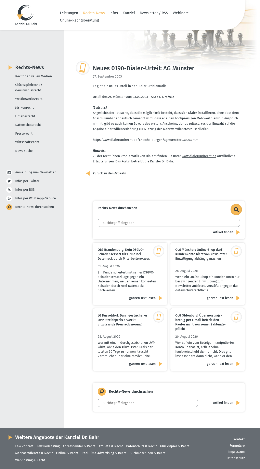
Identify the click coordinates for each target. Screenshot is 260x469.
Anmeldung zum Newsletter (35, 172)
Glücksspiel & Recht (175, 446)
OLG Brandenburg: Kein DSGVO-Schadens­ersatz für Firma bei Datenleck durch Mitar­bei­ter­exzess (124, 254)
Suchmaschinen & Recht (148, 453)
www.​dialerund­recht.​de (199, 156)
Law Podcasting (48, 446)
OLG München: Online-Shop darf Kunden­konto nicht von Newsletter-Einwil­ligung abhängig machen (201, 254)
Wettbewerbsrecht (28, 99)
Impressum (236, 452)
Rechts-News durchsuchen (34, 207)
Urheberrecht (25, 116)
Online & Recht (67, 453)
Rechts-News (94, 13)
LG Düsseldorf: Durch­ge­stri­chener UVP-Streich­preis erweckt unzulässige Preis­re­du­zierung (122, 319)
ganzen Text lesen (142, 298)
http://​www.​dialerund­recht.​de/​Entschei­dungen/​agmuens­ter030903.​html (146, 140)
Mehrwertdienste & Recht (34, 453)
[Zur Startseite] (26, 15)
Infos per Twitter (27, 181)
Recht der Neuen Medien (33, 76)
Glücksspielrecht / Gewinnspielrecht (28, 87)
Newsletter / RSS (154, 13)
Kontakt (239, 439)
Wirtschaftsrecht (27, 142)
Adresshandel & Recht (79, 446)
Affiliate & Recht (111, 446)
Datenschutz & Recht (141, 446)
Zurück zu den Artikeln (109, 173)
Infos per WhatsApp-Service (35, 198)
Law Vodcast (24, 446)
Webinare (181, 13)
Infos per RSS (25, 189)
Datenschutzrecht (28, 125)
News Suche (24, 151)
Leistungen (69, 13)
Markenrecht (24, 107)
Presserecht (23, 133)
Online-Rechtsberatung (79, 20)
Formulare (237, 445)
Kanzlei (129, 13)
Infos (113, 13)
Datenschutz (236, 458)
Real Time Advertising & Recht (104, 453)
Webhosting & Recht (30, 460)
